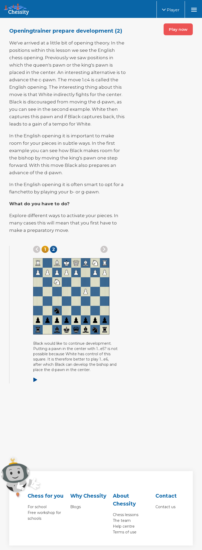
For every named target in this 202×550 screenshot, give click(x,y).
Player (172, 9)
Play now (178, 29)
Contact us (165, 506)
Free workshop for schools (44, 515)
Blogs (75, 506)
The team (122, 520)
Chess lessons (125, 514)
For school (37, 506)
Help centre (124, 526)
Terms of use (125, 532)
